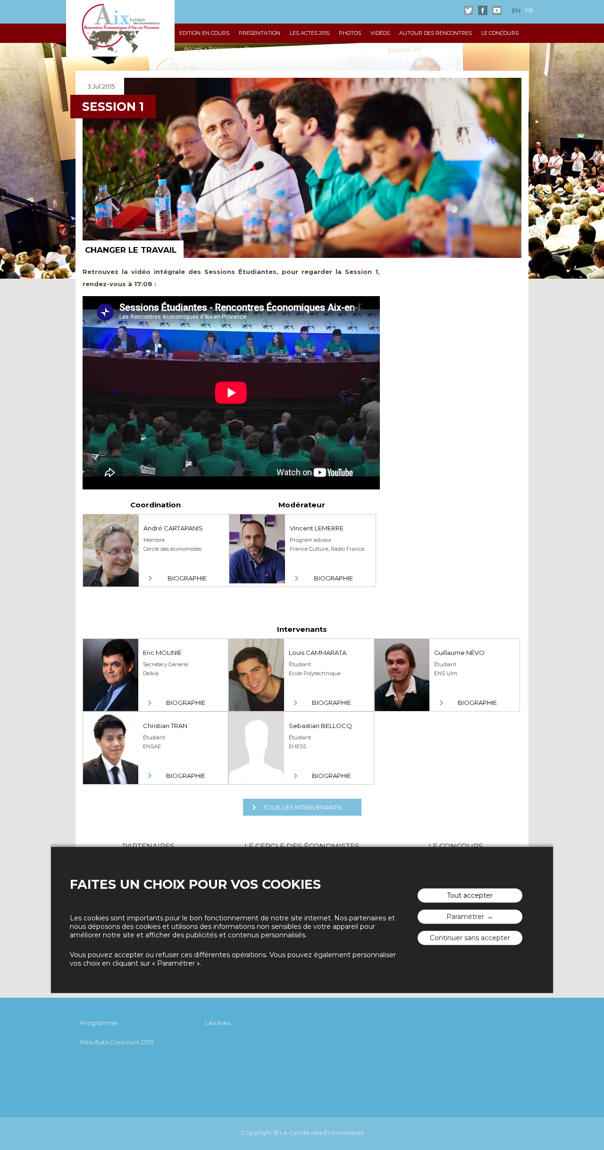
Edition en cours (204, 33)
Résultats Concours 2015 (116, 1042)
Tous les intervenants (302, 807)
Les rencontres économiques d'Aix (120, 28)
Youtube (497, 10)
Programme (223, 48)
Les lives (217, 1022)
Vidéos (380, 33)
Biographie (187, 578)
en (516, 10)
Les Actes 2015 (309, 33)
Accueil (193, 48)
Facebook (482, 10)
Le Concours (500, 33)
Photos (350, 33)
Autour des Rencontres (435, 33)
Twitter (468, 10)
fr (529, 10)
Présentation (259, 33)
